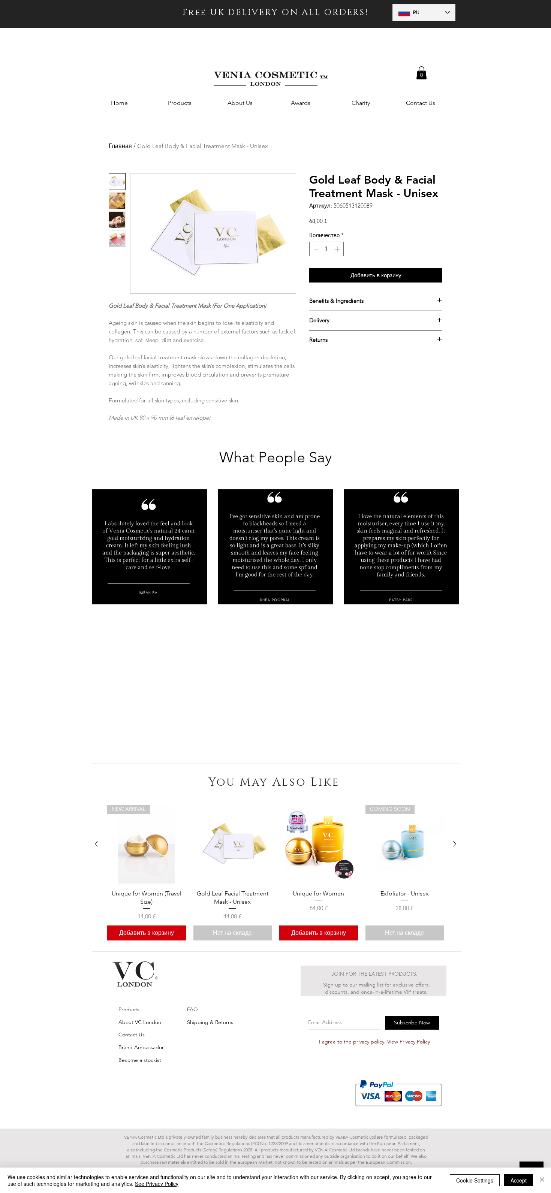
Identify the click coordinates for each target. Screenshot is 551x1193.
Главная (120, 145)
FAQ (192, 1009)
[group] (275, 872)
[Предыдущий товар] (96, 843)
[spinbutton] (326, 249)
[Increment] (338, 249)
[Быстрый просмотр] (232, 844)
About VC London (139, 1022)
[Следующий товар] (454, 843)
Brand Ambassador (141, 1047)
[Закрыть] (542, 1180)
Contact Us (131, 1034)
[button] (421, 72)
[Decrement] (315, 249)
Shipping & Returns (210, 1022)
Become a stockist (139, 1060)
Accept (519, 1180)
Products (128, 1009)
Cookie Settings (474, 1180)
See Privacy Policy (156, 1183)
